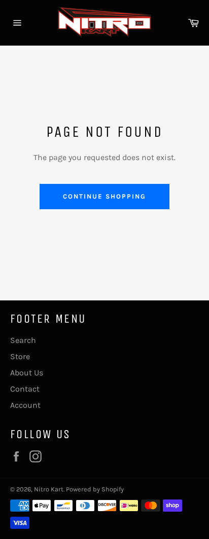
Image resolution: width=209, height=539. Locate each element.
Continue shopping (104, 196)
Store (20, 356)
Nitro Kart (48, 489)
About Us (26, 372)
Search (23, 340)
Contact (25, 389)
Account (25, 405)
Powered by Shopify (95, 489)
